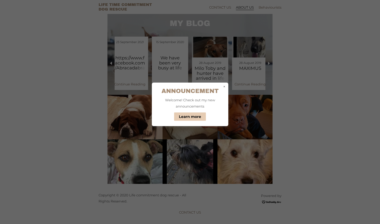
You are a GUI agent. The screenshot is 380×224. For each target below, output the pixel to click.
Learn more (190, 116)
